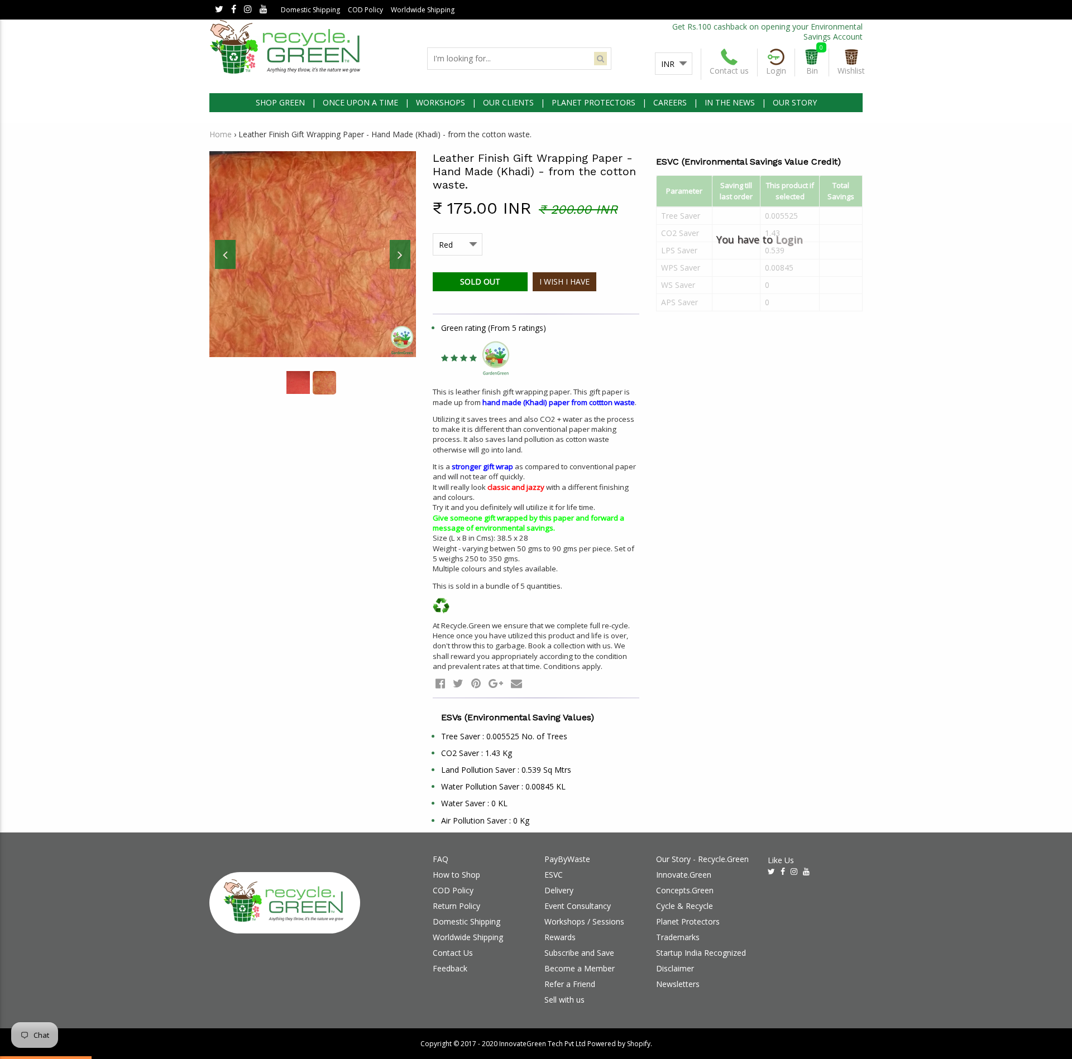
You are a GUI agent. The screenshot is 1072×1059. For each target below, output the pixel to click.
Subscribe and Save (579, 952)
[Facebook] (233, 10)
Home (220, 134)
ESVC (553, 874)
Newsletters (678, 984)
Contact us (729, 70)
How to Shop (456, 874)
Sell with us (564, 999)
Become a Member (579, 968)
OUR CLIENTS (508, 102)
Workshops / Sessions (584, 921)
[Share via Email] (516, 683)
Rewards (560, 937)
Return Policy (456, 906)
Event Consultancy (577, 906)
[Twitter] (219, 10)
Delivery (558, 890)
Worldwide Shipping (422, 10)
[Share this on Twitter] (458, 683)
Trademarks (678, 937)
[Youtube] (263, 10)
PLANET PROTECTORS (593, 102)
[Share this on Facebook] (440, 683)
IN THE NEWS (730, 102)
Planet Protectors (688, 921)
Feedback (450, 968)
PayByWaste (567, 859)
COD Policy (365, 10)
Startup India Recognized (701, 952)
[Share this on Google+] (496, 683)
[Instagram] (248, 10)
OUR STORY (795, 102)
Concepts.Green (685, 890)
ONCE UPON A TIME (360, 102)
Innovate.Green (683, 874)
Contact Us (453, 952)
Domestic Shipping (310, 10)
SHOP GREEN (280, 102)
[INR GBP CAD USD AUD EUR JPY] (673, 64)
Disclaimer (675, 968)
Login (789, 239)
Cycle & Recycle (684, 906)
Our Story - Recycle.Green (702, 859)
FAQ (440, 859)
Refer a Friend (569, 984)
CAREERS (670, 102)
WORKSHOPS (440, 102)
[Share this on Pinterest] (476, 683)
